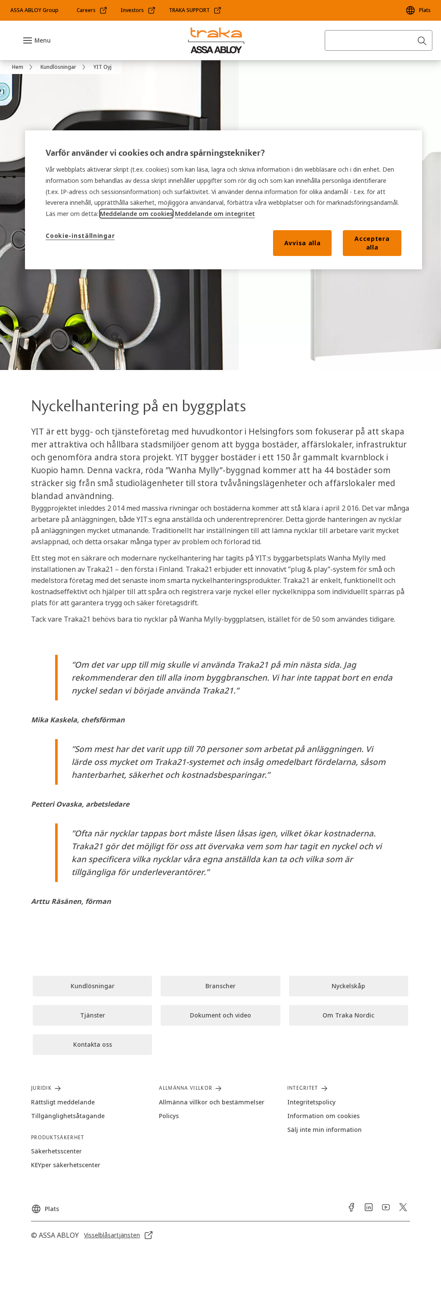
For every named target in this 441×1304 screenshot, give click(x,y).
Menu (42, 40)
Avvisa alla (302, 243)
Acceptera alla (371, 242)
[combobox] (378, 40)
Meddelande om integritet (215, 214)
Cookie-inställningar (80, 235)
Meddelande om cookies (136, 214)
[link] (92, 10)
